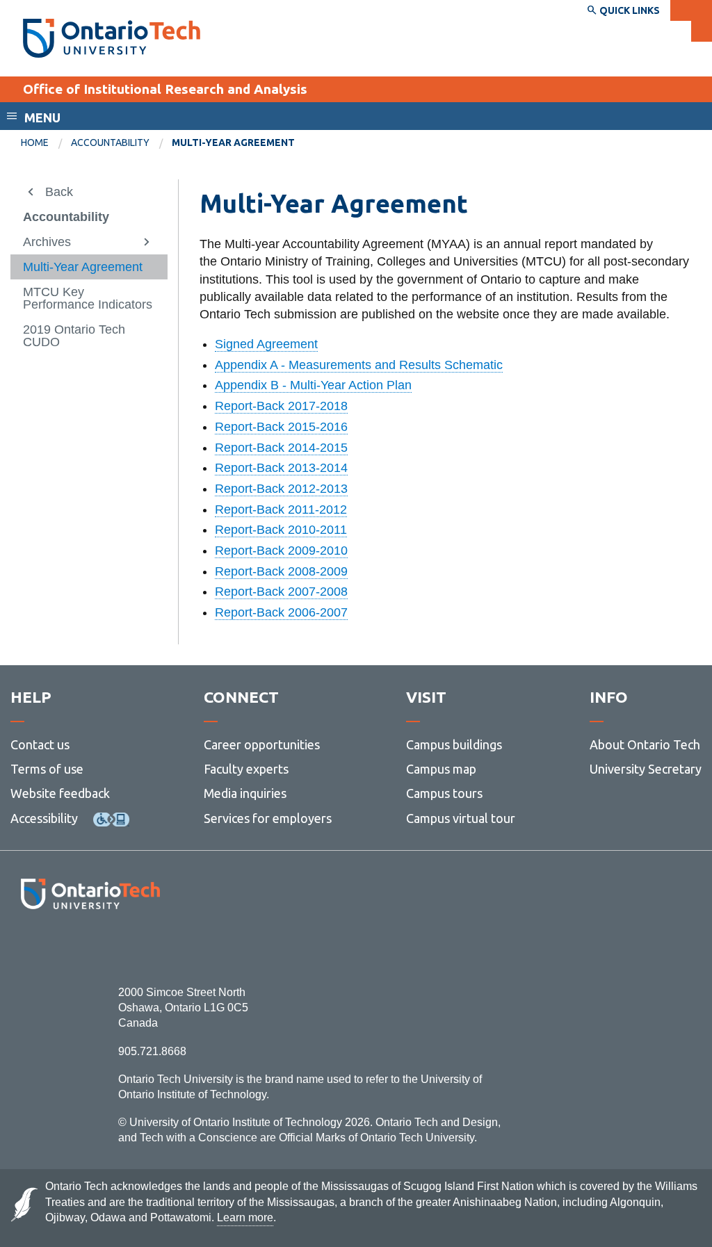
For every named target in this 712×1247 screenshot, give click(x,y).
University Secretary (646, 769)
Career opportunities (262, 744)
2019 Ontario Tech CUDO (74, 336)
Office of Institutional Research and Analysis (165, 89)
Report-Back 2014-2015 (281, 448)
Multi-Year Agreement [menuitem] (233, 142)
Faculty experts (246, 769)
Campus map (441, 769)
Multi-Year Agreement (83, 267)
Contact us (40, 744)
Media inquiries (245, 793)
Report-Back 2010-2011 (281, 530)
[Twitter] (59, 947)
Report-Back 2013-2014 (281, 468)
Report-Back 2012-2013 (281, 489)
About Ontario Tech (645, 744)
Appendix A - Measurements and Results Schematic (359, 365)
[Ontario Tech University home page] (111, 38)
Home (35, 142)
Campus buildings (454, 744)
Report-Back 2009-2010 (281, 550)
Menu (42, 117)
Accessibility (44, 818)
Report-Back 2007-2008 (281, 591)
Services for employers (268, 818)
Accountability (110, 142)
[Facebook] (28, 947)
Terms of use (46, 769)
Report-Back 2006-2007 (281, 612)
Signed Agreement (266, 344)
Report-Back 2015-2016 (281, 427)
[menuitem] (46, 143)
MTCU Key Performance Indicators (87, 298)
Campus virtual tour (460, 818)
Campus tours (444, 793)
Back (59, 192)
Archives (47, 242)
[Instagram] (90, 947)
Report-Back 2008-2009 (281, 571)
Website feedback (60, 793)
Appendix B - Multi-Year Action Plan (313, 385)
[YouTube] (152, 947)
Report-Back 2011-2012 (281, 509)
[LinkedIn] (121, 947)
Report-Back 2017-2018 (281, 406)
